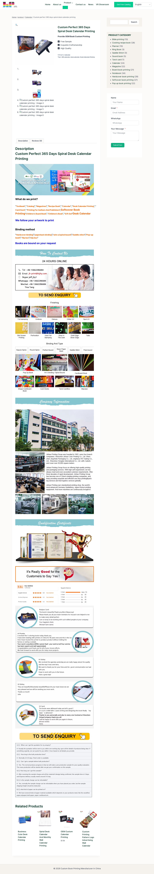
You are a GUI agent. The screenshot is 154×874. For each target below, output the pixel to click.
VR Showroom (102, 4)
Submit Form (117, 145)
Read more (22, 847)
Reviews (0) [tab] (37, 141)
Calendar (67, 55)
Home (47, 4)
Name (113, 98)
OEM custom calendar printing (67, 834)
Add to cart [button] (66, 844)
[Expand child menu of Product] (65, 7)
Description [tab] (23, 141)
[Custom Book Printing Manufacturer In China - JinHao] (10, 5)
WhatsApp (115, 118)
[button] (16, 25)
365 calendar (65, 57)
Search (134, 22)
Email (113, 108)
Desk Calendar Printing (87, 57)
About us (57, 4)
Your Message (117, 129)
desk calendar (75, 57)
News (90, 4)
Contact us (81, 4)
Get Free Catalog (123, 4)
